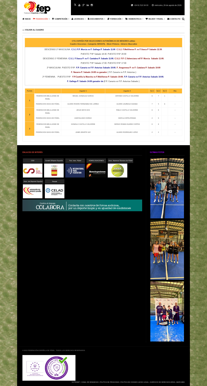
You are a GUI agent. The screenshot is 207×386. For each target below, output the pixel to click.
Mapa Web (181, 382)
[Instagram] (92, 5)
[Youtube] (79, 5)
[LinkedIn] (88, 5)
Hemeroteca (135, 19)
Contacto (175, 19)
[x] (75, 4)
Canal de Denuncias (89, 382)
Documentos (96, 19)
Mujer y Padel (156, 19)
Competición (61, 19)
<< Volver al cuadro (33, 29)
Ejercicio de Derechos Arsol (163, 382)
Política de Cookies (129, 382)
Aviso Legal (144, 382)
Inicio (28, 19)
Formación (115, 19)
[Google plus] (83, 5)
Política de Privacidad (109, 382)
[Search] (183, 19)
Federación (42, 19)
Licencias (79, 19)
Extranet (76, 382)
